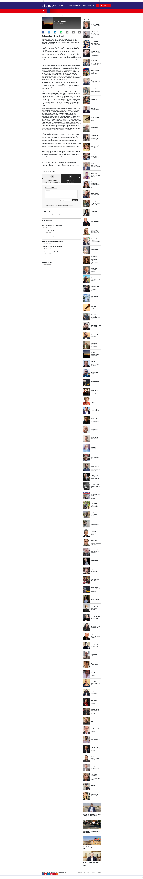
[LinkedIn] (55, 32)
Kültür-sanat (76, 5)
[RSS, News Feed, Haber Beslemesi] (57, 874)
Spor (66, 5)
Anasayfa (45, 15)
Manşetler (45, 1)
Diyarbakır (61, 5)
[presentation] (45, 11)
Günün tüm (97, 10)
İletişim (88, 872)
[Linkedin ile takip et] (48, 874)
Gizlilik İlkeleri (93, 872)
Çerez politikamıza (96, 877)
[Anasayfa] (42, 1)
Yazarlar (49, 15)
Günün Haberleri (51, 1)
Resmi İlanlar (90, 5)
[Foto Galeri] (100, 1)
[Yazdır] (73, 32)
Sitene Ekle (60, 1)
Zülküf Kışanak (55, 15)
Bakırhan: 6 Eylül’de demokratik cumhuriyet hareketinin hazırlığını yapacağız (70, 10)
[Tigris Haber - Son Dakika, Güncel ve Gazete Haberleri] (49, 5)
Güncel (70, 5)
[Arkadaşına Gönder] (67, 32)
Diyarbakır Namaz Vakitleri (67, 1)
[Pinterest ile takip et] (54, 874)
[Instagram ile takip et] (51, 874)
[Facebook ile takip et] (43, 874)
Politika (84, 5)
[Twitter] (49, 32)
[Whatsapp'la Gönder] (61, 32)
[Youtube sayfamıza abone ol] (45, 874)
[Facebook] (43, 32)
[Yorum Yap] (79, 32)
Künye (84, 872)
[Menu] (98, 6)
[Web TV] (98, 1)
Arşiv (56, 1)
